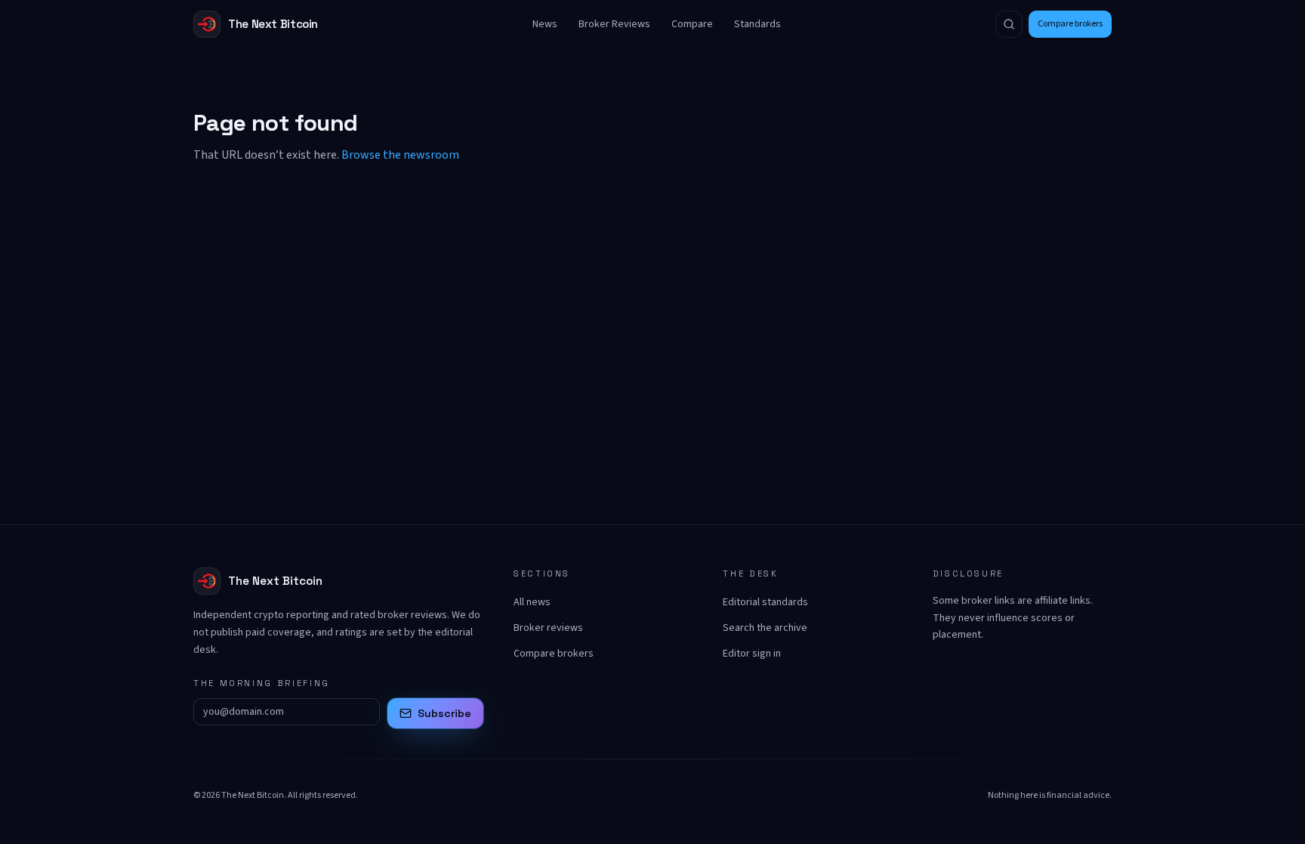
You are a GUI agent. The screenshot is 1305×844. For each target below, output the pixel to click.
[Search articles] (1009, 24)
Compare (692, 24)
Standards (757, 24)
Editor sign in (752, 653)
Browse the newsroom (400, 155)
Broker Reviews (614, 24)
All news (532, 602)
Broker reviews (548, 627)
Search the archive (765, 627)
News (544, 24)
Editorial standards (765, 602)
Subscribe (444, 713)
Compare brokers (1070, 23)
